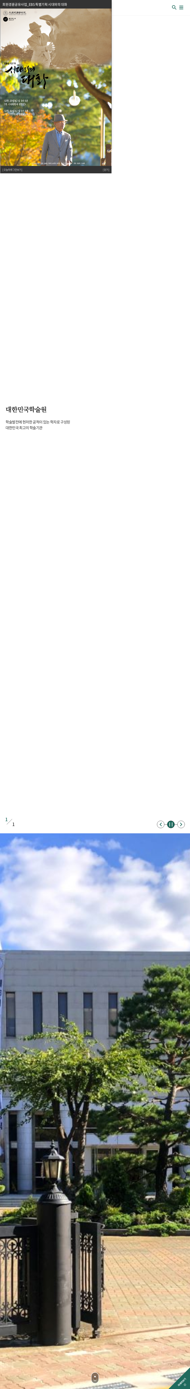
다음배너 (181, 824)
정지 (171, 824)
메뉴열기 (181, 7)
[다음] (95, 1377)
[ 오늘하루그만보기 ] (12, 169)
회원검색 (174, 7)
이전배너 (160, 824)
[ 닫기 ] (106, 169)
